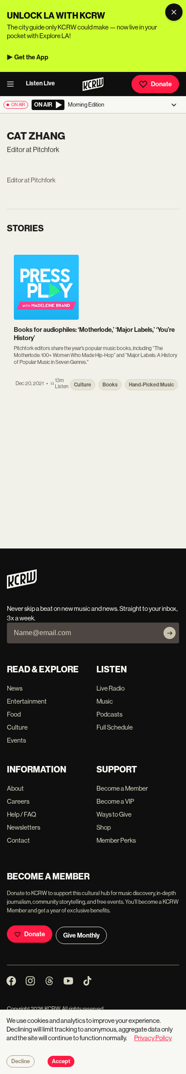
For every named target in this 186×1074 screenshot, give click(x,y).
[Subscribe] (170, 633)
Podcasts (109, 714)
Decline (20, 1061)
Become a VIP (115, 801)
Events (16, 740)
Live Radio (110, 688)
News (14, 688)
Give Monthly (81, 935)
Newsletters (23, 827)
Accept (61, 1061)
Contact (18, 840)
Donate (161, 84)
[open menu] (12, 84)
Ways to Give (113, 814)
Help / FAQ (21, 814)
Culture (17, 727)
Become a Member (122, 788)
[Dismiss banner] (174, 12)
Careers (18, 801)
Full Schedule (114, 727)
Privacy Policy (153, 1038)
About (15, 788)
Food (14, 714)
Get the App (31, 57)
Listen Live (40, 83)
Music (104, 701)
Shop (103, 827)
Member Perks (116, 840)
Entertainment (27, 701)
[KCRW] (22, 586)
